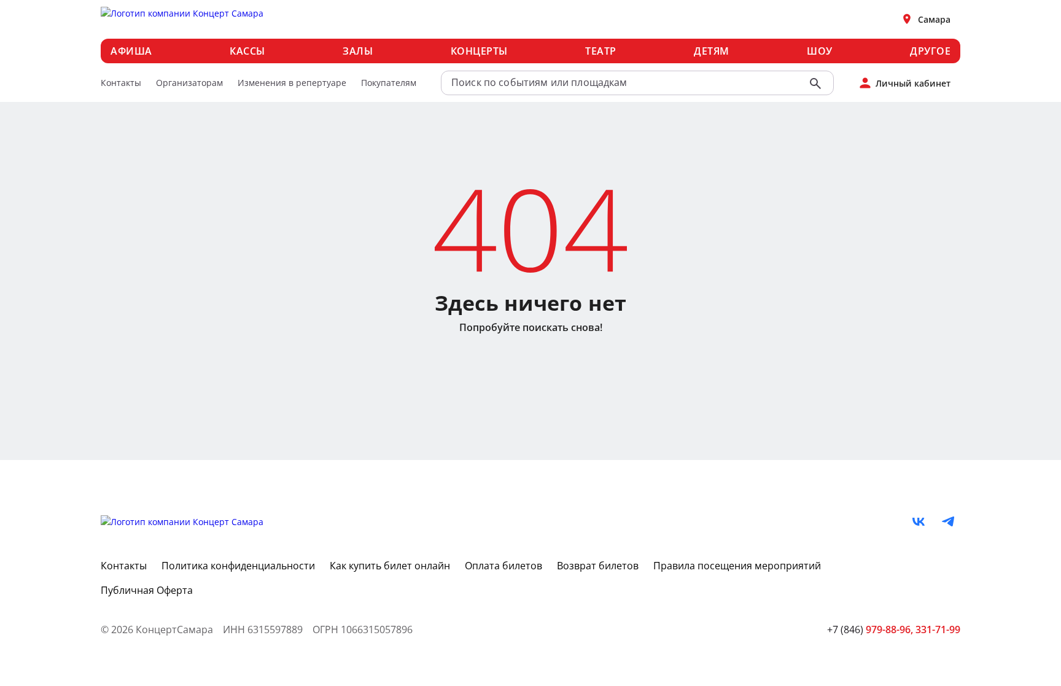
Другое (930, 51)
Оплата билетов (503, 565)
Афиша (131, 51)
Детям (711, 51)
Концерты (479, 51)
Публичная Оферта (147, 590)
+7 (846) (870, 629)
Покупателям (388, 82)
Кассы (247, 51)
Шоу (820, 51)
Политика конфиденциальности (238, 565)
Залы (358, 51)
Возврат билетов (598, 565)
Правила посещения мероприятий (737, 565)
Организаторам (189, 82)
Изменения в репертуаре (292, 82)
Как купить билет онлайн (390, 565)
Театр (600, 51)
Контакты (121, 82)
